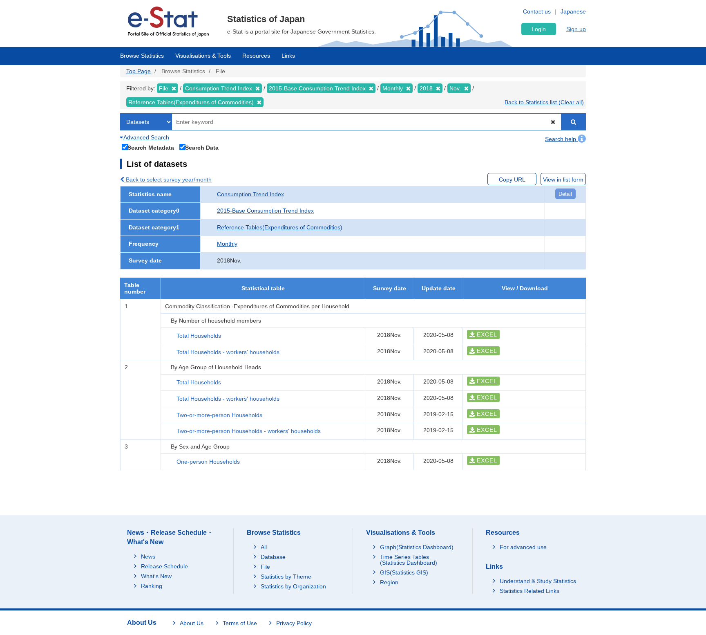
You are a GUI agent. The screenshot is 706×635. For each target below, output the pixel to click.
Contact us (537, 11)
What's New (156, 576)
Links (288, 55)
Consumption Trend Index (250, 194)
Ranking (151, 586)
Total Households (198, 335)
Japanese (573, 11)
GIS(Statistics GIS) (404, 572)
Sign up (576, 29)
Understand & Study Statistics (538, 581)
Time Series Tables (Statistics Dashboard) (408, 559)
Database (273, 557)
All (264, 547)
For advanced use (523, 547)
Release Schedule (164, 566)
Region (389, 582)
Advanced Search (145, 137)
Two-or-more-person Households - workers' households (248, 431)
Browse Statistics (142, 55)
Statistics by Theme (286, 576)
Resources (256, 55)
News (148, 556)
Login (539, 29)
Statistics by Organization (293, 586)
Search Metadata (150, 147)
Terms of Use (240, 623)
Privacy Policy (294, 623)
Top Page (138, 71)
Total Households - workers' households (227, 352)
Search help (561, 139)
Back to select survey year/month (168, 179)
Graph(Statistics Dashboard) (417, 547)
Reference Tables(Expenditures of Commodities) (279, 227)
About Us (191, 623)
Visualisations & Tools (203, 55)
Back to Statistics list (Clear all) (544, 102)
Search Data (202, 147)
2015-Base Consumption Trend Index (265, 210)
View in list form (563, 179)
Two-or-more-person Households (219, 415)
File (265, 567)
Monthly (227, 243)
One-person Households (208, 461)
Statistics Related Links (529, 591)
